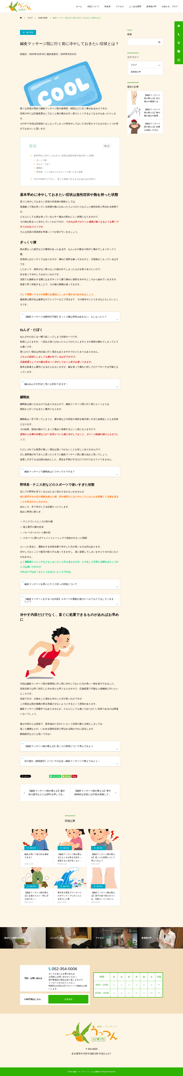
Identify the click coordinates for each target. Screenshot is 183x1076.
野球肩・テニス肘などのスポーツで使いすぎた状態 (59, 172)
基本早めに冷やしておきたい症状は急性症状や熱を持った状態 (64, 155)
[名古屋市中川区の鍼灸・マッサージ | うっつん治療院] (18, 6)
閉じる (107, 146)
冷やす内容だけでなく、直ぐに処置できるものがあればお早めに (65, 179)
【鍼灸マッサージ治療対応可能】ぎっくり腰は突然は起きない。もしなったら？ (65, 316)
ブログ (134, 65)
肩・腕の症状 (28, 32)
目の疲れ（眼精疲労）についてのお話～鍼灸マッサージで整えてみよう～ (62, 761)
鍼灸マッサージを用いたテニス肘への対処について (50, 584)
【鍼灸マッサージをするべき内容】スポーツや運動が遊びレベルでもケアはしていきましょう (69, 600)
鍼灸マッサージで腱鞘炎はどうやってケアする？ (49, 471)
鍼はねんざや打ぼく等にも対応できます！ (46, 384)
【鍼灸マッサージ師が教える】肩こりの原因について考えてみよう (58, 746)
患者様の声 (151, 6)
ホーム (79, 6)
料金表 (108, 6)
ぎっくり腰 (41, 160)
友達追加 (68, 999)
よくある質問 (135, 6)
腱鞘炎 (39, 168)
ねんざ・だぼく (43, 164)
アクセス (120, 6)
